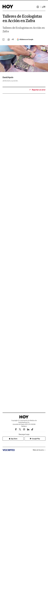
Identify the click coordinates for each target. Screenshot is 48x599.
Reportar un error (38, 90)
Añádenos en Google (26, 39)
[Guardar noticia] (4, 39)
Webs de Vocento (38, 450)
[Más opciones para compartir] (12, 39)
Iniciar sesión (37, 6)
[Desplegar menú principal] (43, 6)
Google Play (36, 439)
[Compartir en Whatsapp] (8, 39)
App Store (14, 439)
